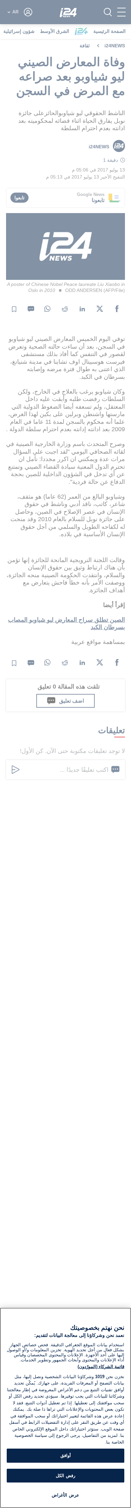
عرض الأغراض (65, 1495)
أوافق (65, 1455)
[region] (65, 1408)
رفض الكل (65, 1475)
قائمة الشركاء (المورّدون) (101, 1366)
